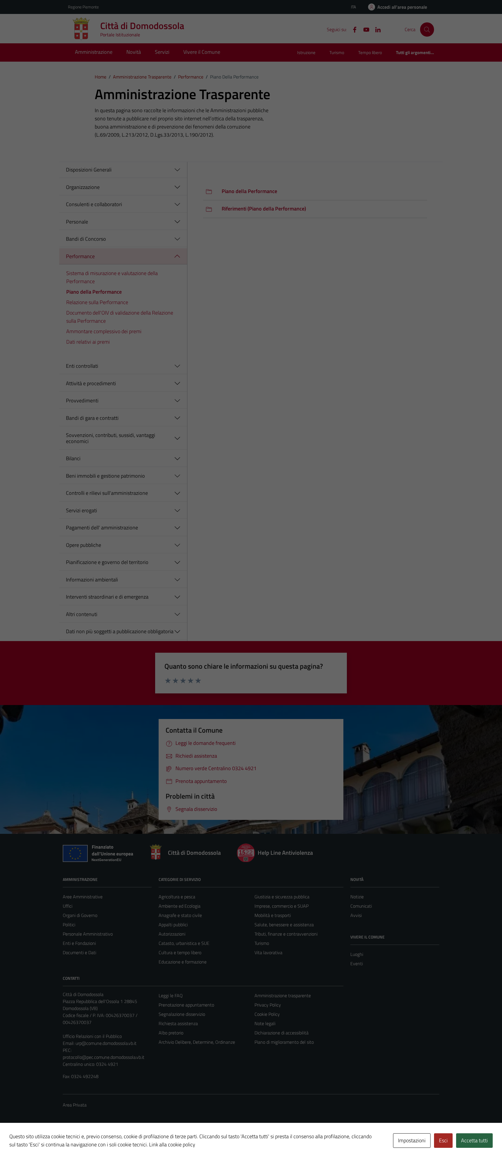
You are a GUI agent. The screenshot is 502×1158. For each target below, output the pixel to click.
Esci (443, 1140)
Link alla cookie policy (172, 1144)
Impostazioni (412, 1140)
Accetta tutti (474, 1140)
